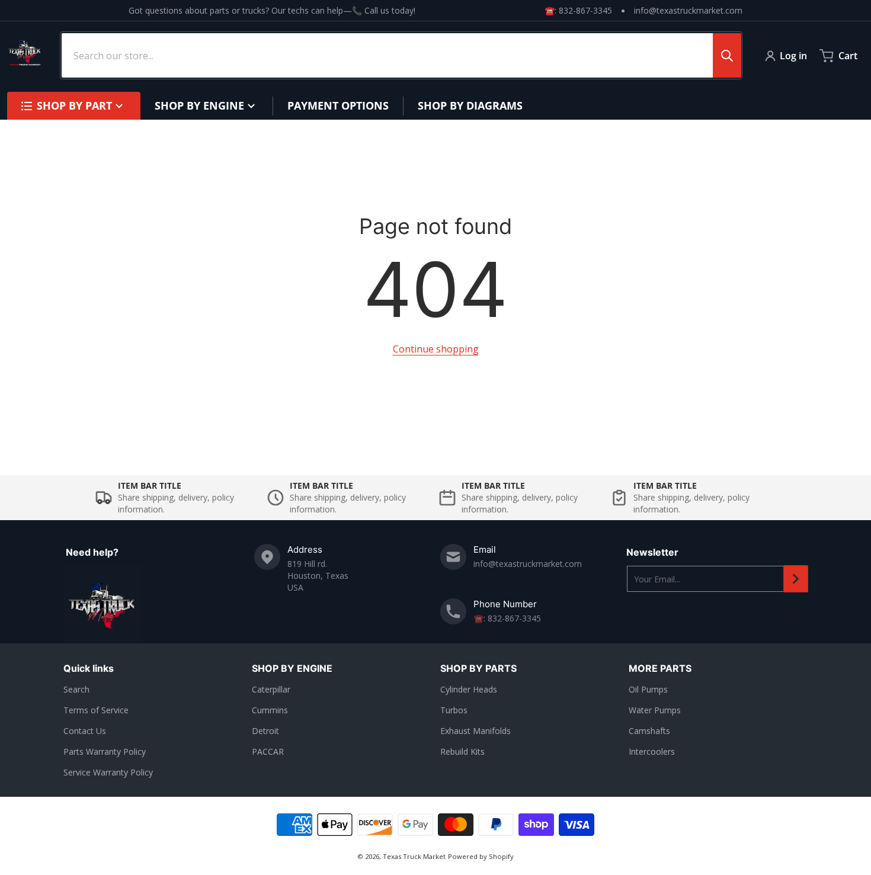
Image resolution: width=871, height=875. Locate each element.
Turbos (453, 710)
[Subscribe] (795, 578)
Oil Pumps (648, 689)
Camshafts (649, 730)
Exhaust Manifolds (475, 730)
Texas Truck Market (414, 856)
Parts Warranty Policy (104, 751)
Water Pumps (655, 710)
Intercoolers (652, 751)
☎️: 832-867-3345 (578, 10)
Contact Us (84, 730)
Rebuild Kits (462, 751)
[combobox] (401, 55)
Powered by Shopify (481, 856)
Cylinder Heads (468, 689)
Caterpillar (271, 689)
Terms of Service (96, 710)
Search (76, 689)
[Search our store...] (727, 55)
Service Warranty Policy (108, 772)
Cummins (270, 710)
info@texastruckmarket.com (688, 10)
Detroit (265, 730)
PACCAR (268, 751)
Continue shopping (436, 348)
